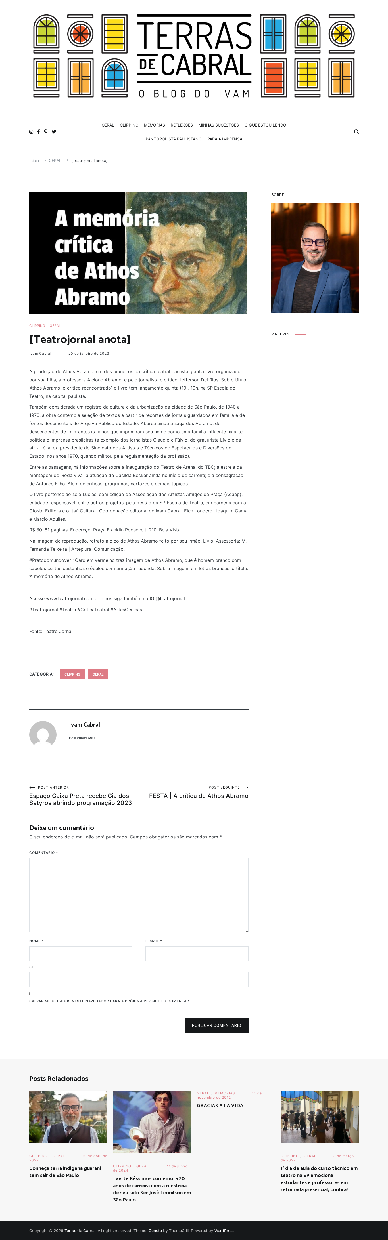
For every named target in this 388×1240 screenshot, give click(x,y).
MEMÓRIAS (154, 125)
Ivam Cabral (40, 353)
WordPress (224, 1230)
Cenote (155, 1230)
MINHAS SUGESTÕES (219, 125)
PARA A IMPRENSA (224, 138)
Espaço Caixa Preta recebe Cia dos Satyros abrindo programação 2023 (80, 795)
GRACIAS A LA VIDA (220, 1106)
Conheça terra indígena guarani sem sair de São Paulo (65, 1172)
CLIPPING (129, 125)
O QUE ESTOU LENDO (265, 125)
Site (33, 967)
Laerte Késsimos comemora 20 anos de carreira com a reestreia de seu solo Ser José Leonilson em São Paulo (152, 1189)
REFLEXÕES (182, 125)
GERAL (108, 125)
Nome (36, 941)
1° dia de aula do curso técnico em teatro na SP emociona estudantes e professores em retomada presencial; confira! (319, 1179)
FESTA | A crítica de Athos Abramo (199, 792)
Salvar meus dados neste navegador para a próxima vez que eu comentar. (109, 1001)
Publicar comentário (216, 1025)
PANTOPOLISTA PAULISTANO (174, 138)
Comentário (43, 852)
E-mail (153, 941)
